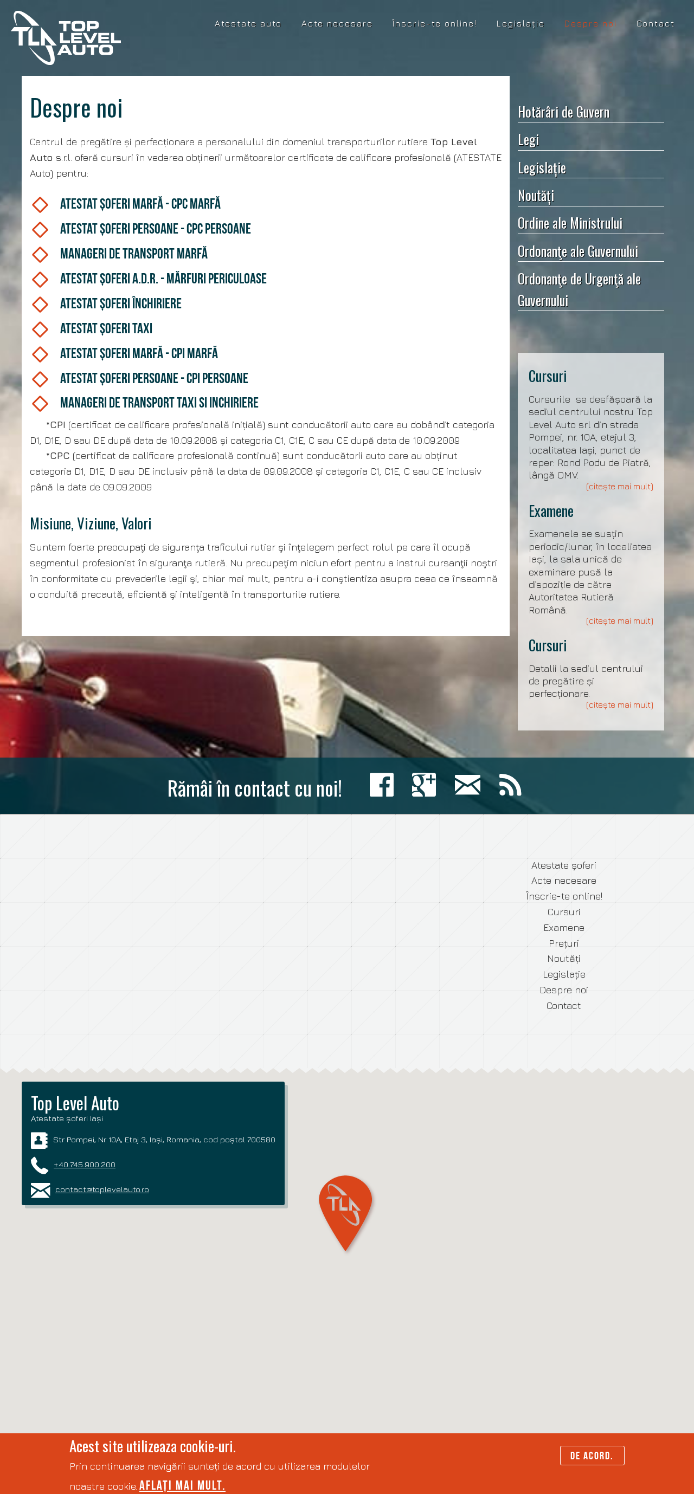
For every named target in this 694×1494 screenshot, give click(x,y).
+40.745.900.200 (84, 1164)
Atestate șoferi (563, 865)
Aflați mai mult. (182, 1485)
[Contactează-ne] (470, 785)
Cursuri (548, 375)
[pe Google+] (426, 785)
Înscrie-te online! (435, 23)
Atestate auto (248, 23)
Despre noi (590, 23)
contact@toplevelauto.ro (102, 1189)
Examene (551, 510)
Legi (528, 139)
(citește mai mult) (619, 486)
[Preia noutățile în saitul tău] (512, 785)
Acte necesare (337, 23)
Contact (656, 23)
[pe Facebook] (384, 785)
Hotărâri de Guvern (563, 111)
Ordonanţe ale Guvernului (578, 251)
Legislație (521, 23)
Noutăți (536, 195)
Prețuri (564, 943)
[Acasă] (66, 38)
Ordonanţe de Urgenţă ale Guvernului (579, 289)
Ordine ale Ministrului (570, 222)
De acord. (592, 1455)
